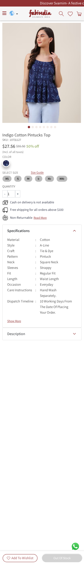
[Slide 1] (29, 127)
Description (16, 333)
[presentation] (62, 13)
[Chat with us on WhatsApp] (75, 546)
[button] (6, 163)
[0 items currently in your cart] (79, 13)
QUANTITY (8, 186)
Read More (40, 218)
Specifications (18, 230)
